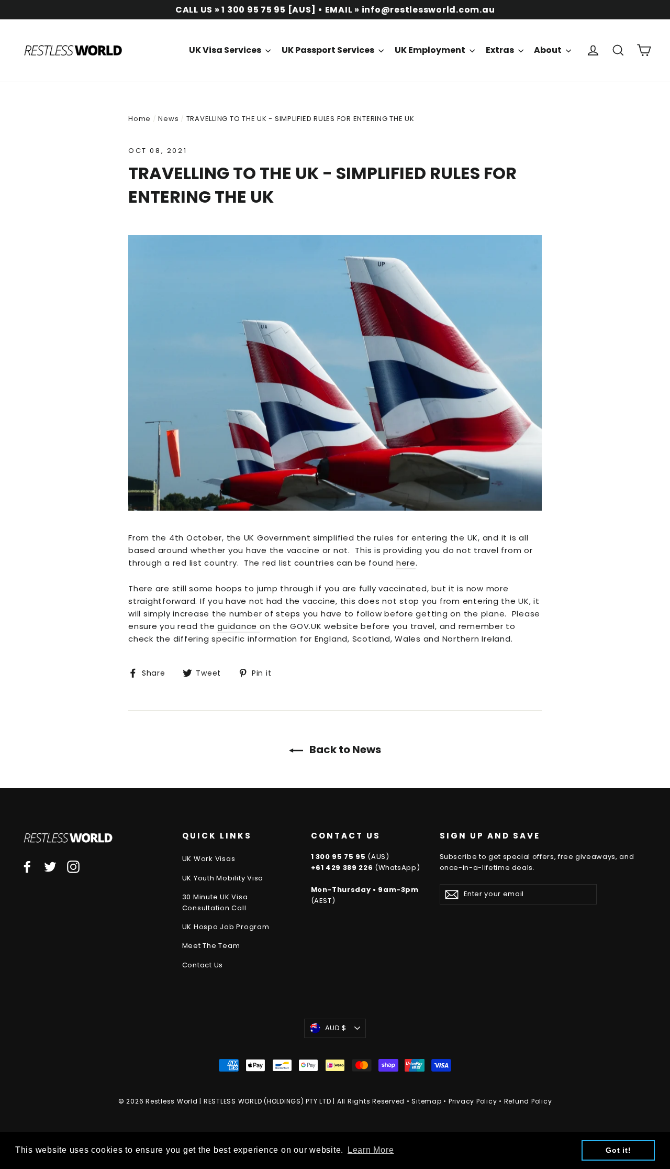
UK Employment (431, 50)
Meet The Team (211, 946)
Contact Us (203, 965)
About (548, 50)
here (406, 562)
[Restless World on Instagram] (73, 866)
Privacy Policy (473, 1101)
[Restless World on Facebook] (27, 866)
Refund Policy (528, 1101)
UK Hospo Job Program (226, 927)
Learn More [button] (371, 1149)
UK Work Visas (209, 859)
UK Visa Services (226, 50)
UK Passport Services (329, 50)
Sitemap (426, 1101)
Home (139, 119)
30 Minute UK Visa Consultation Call (215, 902)
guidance (238, 626)
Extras (501, 50)
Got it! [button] (618, 1150)
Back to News (344, 749)
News (168, 119)
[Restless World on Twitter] (50, 866)
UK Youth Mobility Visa (223, 878)
